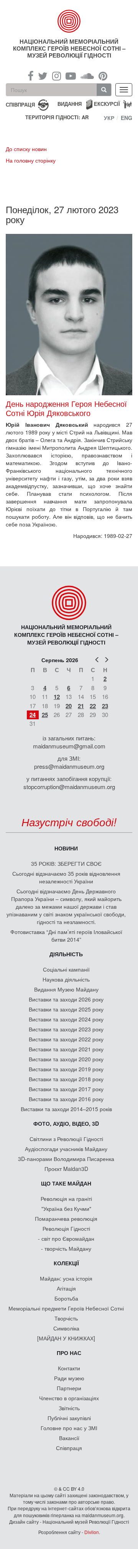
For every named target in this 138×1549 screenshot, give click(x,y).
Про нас (69, 1353)
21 (81, 706)
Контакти (69, 1368)
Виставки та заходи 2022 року (66, 1039)
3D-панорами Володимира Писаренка (66, 1159)
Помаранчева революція (66, 1218)
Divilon (91, 1532)
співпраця (20, 104)
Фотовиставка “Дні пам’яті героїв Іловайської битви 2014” (66, 935)
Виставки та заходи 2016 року (66, 1099)
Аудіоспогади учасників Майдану (66, 1149)
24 (33, 714)
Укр (109, 118)
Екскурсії (107, 103)
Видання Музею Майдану (66, 989)
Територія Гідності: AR (57, 117)
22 (93, 706)
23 (105, 706)
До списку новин (26, 149)
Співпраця (69, 1448)
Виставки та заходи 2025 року (66, 1009)
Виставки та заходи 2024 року (66, 1019)
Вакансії (69, 1438)
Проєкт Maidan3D (66, 1168)
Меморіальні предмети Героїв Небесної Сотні (66, 1308)
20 (69, 706)
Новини (66, 848)
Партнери (69, 1388)
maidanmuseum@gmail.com (69, 746)
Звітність (69, 1408)
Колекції (66, 1263)
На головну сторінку (31, 160)
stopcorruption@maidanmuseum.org (69, 787)
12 (57, 696)
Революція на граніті (66, 1198)
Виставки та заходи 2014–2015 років (66, 1109)
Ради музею (69, 1378)
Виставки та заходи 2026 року (66, 999)
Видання (70, 103)
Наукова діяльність (66, 979)
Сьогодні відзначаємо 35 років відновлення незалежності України (66, 877)
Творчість (66, 1318)
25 (45, 714)
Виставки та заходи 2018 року (66, 1079)
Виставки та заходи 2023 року (66, 1029)
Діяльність (66, 954)
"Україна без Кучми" (66, 1208)
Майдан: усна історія (66, 1278)
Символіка (66, 1328)
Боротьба (66, 1298)
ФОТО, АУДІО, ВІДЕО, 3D (66, 1123)
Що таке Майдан (66, 1183)
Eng (126, 118)
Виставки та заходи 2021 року (66, 1049)
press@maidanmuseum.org (69, 766)
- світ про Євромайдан (66, 1238)
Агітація (66, 1288)
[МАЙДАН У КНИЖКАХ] (66, 1338)
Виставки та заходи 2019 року (66, 1069)
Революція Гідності (66, 1228)
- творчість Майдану (66, 1248)
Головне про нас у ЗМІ (69, 1428)
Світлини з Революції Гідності (66, 1139)
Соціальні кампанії (66, 969)
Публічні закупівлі (69, 1418)
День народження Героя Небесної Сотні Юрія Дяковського (66, 408)
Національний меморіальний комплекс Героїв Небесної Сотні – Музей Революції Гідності (69, 48)
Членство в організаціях (69, 1398)
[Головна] (69, 21)
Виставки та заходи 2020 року (66, 1059)
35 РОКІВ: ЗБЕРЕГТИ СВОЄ (66, 863)
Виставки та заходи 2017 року (66, 1089)
